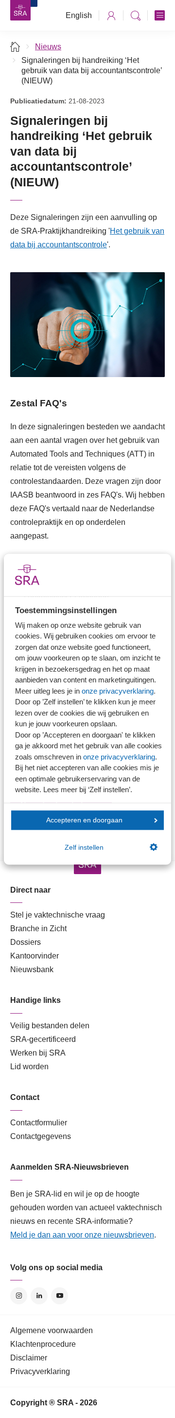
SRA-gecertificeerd (43, 1039)
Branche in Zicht (38, 928)
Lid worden (29, 1066)
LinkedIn (39, 1295)
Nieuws (48, 46)
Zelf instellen (84, 847)
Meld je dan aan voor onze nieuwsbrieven (82, 1235)
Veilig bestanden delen (49, 1025)
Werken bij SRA (38, 1053)
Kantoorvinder (34, 956)
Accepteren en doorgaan (84, 820)
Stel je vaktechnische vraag (57, 915)
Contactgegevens (40, 1136)
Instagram (18, 1295)
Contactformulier (38, 1122)
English (79, 15)
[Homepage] (20, 10)
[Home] (15, 46)
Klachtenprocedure (43, 1344)
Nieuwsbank (31, 969)
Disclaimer (28, 1358)
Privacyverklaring (40, 1371)
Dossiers (25, 942)
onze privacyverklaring (118, 690)
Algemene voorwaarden (51, 1330)
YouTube (59, 1295)
